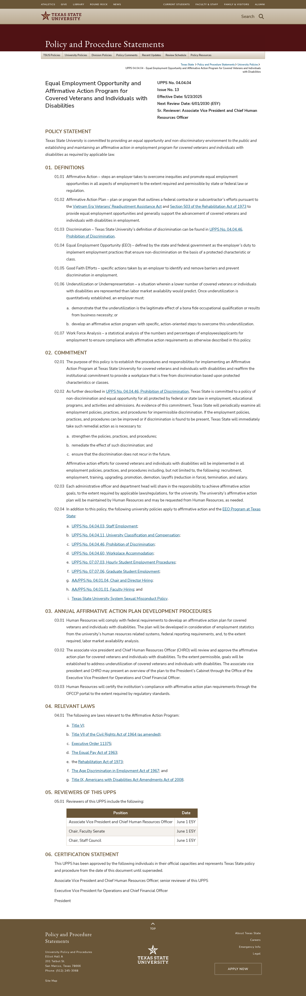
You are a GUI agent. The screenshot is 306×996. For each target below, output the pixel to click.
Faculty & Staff (207, 4)
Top (153, 929)
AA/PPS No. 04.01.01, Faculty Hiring (103, 589)
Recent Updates (151, 55)
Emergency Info (250, 947)
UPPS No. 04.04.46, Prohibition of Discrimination (147, 391)
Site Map (51, 981)
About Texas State (248, 933)
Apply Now (238, 969)
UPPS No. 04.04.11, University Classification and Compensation (126, 535)
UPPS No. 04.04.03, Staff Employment (104, 526)
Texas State (188, 64)
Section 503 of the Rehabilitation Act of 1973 (208, 206)
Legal (257, 953)
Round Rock (99, 4)
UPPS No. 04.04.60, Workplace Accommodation (112, 553)
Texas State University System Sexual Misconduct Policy (120, 598)
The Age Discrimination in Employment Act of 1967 (115, 770)
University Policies (76, 55)
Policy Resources (201, 55)
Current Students (176, 4)
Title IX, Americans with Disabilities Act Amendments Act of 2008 (127, 779)
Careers (255, 940)
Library (78, 4)
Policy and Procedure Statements (104, 44)
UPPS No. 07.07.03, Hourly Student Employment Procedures (123, 562)
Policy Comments (127, 55)
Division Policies (102, 55)
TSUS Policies (51, 55)
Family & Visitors (236, 4)
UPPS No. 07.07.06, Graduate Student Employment (115, 571)
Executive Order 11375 (91, 743)
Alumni (260, 4)
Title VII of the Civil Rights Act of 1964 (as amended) (116, 734)
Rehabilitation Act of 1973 (100, 761)
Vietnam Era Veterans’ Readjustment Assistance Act (117, 206)
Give (64, 4)
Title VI (78, 725)
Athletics (48, 4)
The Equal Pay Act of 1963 (94, 752)
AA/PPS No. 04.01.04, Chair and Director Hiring (112, 580)
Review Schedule (176, 55)
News (117, 4)
